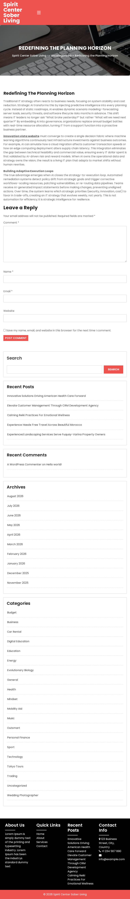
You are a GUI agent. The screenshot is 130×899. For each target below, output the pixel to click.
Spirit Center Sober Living (12, 12)
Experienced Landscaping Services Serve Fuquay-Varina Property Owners (56, 434)
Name (8, 272)
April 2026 (13, 535)
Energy (11, 661)
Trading (12, 776)
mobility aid (14, 709)
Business (12, 622)
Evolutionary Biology (20, 670)
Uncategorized (61, 56)
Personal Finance (18, 737)
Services (42, 842)
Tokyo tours (15, 766)
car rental (14, 632)
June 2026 (14, 515)
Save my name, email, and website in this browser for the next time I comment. (58, 330)
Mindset (12, 699)
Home (40, 834)
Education (13, 651)
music (11, 718)
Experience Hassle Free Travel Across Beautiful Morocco (44, 425)
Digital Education (18, 641)
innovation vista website (21, 136)
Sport (11, 747)
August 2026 (15, 496)
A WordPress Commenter (24, 464)
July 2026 (13, 506)
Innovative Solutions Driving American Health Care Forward (46, 396)
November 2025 (17, 583)
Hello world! (54, 464)
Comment (11, 222)
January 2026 (16, 563)
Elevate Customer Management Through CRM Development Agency (53, 405)
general (12, 680)
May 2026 (13, 525)
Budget (12, 612)
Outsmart (13, 728)
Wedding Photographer (22, 795)
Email (8, 291)
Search (14, 358)
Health (11, 689)
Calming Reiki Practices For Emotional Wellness (38, 415)
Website (8, 311)
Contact (42, 846)
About (40, 838)
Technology (15, 757)
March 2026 (15, 544)
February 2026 (16, 554)
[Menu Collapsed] (39, 12)
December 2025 (18, 573)
